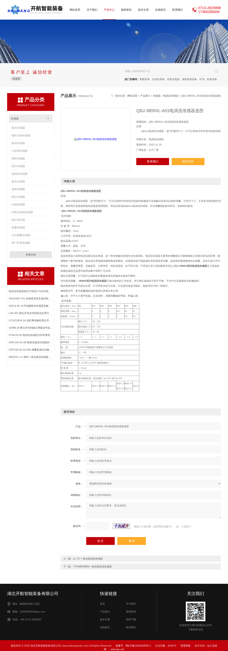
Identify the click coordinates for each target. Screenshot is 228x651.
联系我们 (177, 9)
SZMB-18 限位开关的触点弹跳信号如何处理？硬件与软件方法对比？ (31, 327)
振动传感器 (18, 143)
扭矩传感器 (18, 158)
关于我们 (92, 9)
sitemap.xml (117, 649)
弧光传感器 (18, 127)
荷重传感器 (18, 227)
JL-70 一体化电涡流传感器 (88, 558)
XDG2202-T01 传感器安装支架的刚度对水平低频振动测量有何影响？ (31, 298)
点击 (48, 118)
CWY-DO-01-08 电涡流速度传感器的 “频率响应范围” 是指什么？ (31, 342)
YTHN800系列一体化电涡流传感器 (92, 566)
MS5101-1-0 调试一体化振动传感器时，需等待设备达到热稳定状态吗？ (31, 357)
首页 (102, 603)
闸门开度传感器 (21, 242)
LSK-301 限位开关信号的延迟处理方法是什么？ (31, 313)
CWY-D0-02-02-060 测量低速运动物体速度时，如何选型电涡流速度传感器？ (31, 349)
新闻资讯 (126, 9)
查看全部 (31, 254)
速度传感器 (18, 189)
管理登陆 (185, 645)
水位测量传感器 (21, 235)
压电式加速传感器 (22, 212)
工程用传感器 (20, 150)
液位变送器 (18, 219)
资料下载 (131, 619)
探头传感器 (18, 181)
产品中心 (109, 9)
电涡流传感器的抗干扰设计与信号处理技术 (31, 291)
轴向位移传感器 (21, 135)
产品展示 (145, 95)
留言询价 (188, 161)
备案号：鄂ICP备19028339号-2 (133, 645)
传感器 (16, 78)
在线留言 (160, 9)
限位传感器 (18, 196)
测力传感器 (18, 166)
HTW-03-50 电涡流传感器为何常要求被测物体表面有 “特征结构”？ (31, 335)
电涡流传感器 (20, 173)
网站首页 (75, 9)
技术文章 (143, 9)
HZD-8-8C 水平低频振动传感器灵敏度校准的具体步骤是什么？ (31, 305)
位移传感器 (18, 204)
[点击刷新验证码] (121, 526)
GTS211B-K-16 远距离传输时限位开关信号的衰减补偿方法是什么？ (31, 320)
